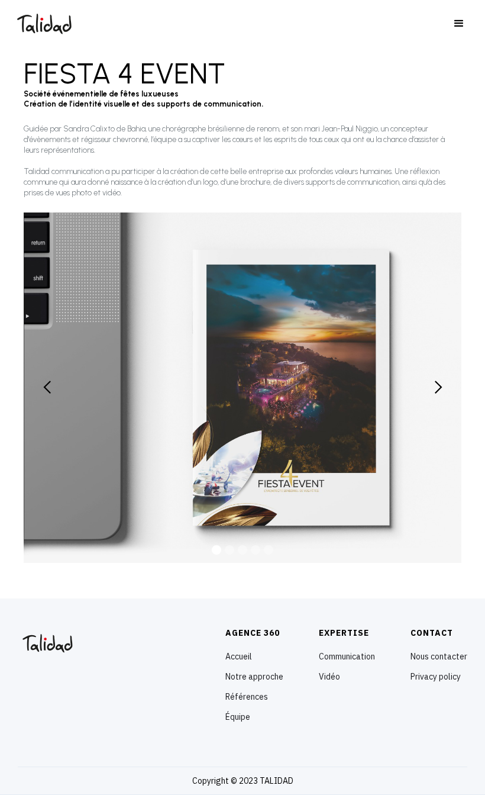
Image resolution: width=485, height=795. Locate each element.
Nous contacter (438, 656)
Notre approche (254, 676)
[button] (459, 23)
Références (246, 696)
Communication (347, 656)
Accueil (238, 656)
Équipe (237, 717)
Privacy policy (435, 676)
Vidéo (329, 676)
